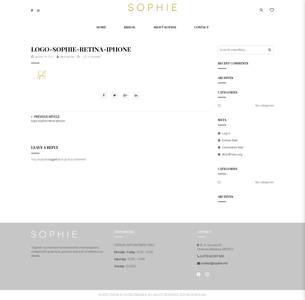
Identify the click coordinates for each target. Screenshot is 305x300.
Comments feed (232, 147)
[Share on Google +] (125, 95)
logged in (54, 159)
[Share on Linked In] (136, 95)
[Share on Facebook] (103, 95)
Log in (226, 133)
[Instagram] (38, 10)
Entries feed (229, 140)
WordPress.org (232, 154)
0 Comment (94, 56)
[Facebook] (32, 10)
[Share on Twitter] (114, 95)
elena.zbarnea (67, 56)
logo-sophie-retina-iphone (48, 121)
